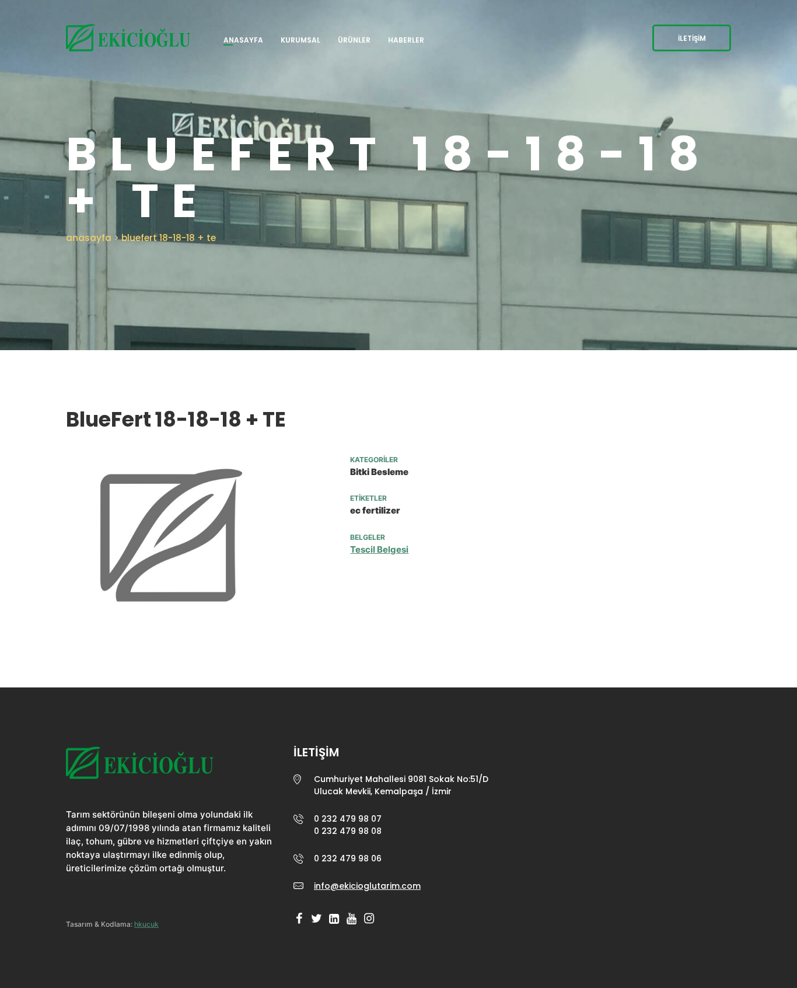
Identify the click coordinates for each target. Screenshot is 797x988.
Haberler (406, 40)
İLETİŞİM (692, 38)
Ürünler (354, 40)
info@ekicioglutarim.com (367, 886)
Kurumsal (300, 40)
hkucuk (146, 924)
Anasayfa (243, 40)
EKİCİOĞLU (140, 766)
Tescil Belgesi (379, 549)
